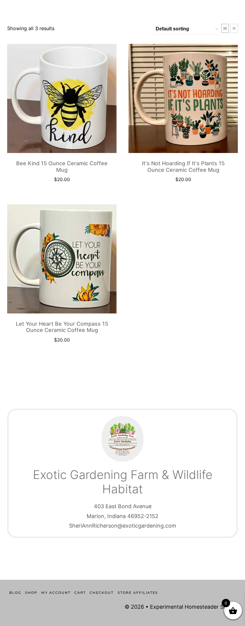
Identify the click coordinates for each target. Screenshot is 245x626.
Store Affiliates (138, 593)
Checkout (102, 593)
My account (56, 593)
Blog (15, 593)
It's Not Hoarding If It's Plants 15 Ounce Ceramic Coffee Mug (183, 166)
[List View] (234, 28)
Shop (31, 593)
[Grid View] (225, 28)
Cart (80, 593)
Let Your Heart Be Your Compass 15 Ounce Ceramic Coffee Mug (62, 327)
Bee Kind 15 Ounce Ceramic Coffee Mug (62, 166)
